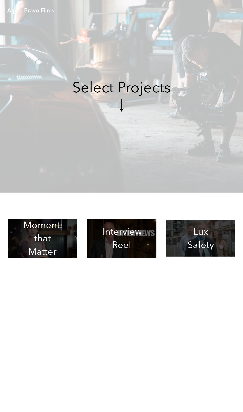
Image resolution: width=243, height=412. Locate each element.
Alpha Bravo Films (30, 10)
